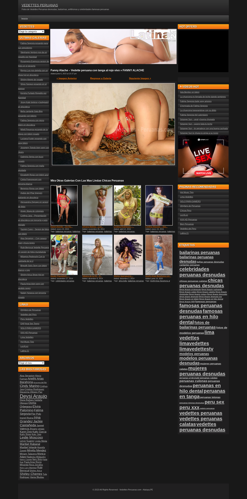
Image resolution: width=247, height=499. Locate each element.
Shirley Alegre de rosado (31, 79)
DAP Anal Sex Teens (29, 324)
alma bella (123, 281)
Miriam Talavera (28, 453)
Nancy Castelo (26, 459)
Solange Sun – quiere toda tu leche (196, 124)
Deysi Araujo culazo (198, 294)
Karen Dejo (26, 431)
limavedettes (194, 343)
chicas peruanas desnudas (201, 283)
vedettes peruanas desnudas (202, 427)
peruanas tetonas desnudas (191, 403)
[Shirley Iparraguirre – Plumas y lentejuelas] (129, 255)
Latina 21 (24, 351)
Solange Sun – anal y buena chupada (197, 119)
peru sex (214, 402)
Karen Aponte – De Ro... (62, 227)
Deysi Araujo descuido (217, 294)
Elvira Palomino (30, 408)
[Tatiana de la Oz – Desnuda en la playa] (97, 255)
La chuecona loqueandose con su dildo (198, 110)
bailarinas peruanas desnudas (65, 232)
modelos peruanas (194, 354)
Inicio (25, 18)
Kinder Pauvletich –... (60, 276)
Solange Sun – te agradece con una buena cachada (204, 128)
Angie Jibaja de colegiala (32, 211)
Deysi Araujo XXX (187, 302)
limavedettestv (196, 349)
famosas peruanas (205, 301)
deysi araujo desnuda (188, 297)
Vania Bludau (37, 477)
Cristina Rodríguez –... (124, 227)
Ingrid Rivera (26, 417)
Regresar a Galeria (100, 78)
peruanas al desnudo (189, 378)
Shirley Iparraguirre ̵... (123, 276)
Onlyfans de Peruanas (30, 310)
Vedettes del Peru (28, 314)
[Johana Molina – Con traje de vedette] (97, 205)
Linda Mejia (41, 441)
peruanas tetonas (210, 397)
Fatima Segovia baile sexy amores (196, 101)
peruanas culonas (193, 381)
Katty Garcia (39, 431)
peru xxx (189, 407)
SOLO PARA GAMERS (30, 328)
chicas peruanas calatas (193, 281)
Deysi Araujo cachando (212, 290)
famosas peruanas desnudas (200, 308)
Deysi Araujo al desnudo (190, 290)
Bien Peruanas (187, 224)
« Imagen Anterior (67, 78)
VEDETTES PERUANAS (40, 5)
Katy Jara (36, 434)
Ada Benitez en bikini (189, 92)
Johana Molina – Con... (92, 227)
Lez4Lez (24, 346)
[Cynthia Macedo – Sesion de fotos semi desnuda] (160, 205)
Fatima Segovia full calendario (194, 115)
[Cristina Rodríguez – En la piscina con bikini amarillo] (129, 205)
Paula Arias (29, 462)
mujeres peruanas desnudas (202, 371)
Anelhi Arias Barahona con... (158, 276)
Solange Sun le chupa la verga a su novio (199, 133)
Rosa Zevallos (36, 465)
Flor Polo (36, 413)
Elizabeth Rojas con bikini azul (34, 175)
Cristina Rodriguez (34, 389)
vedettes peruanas (200, 413)
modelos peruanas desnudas (198, 360)
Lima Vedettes (26, 337)
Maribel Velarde (28, 447)
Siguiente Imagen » (140, 78)
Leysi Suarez (27, 441)
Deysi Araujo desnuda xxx (210, 297)
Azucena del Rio (40, 383)
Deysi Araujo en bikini (189, 299)
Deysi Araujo (33, 396)
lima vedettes (196, 335)
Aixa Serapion (27, 375)
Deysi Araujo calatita (206, 292)
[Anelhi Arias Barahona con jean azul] (160, 255)
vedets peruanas (207, 408)
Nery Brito (37, 459)
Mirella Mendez (36, 450)
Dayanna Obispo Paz (31, 392)
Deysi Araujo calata (187, 292)
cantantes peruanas (189, 265)
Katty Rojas (25, 434)
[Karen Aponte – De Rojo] (66, 205)
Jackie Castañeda (31, 423)
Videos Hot (190, 86)
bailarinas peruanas (64, 231)
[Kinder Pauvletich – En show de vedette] (66, 255)
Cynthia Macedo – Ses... (156, 227)
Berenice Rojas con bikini (32, 188)
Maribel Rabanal (30, 444)
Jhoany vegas (37, 428)
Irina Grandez (30, 419)
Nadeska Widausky (36, 457)
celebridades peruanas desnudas (202, 271)
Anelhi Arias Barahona (32, 380)
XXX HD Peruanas (28, 333)
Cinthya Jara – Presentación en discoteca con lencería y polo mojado (33, 220)
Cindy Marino (29, 386)
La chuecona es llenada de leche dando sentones (203, 97)
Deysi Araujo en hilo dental (211, 299)
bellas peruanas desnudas (210, 262)
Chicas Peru (185, 210)
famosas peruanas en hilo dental (201, 316)
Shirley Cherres (31, 474)
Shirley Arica (36, 471)
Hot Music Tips (27, 342)
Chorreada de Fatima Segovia (194, 106)
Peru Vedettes (26, 319)
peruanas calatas (208, 378)
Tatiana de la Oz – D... (92, 276)
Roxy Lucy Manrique (28, 468)
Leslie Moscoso (31, 437)
